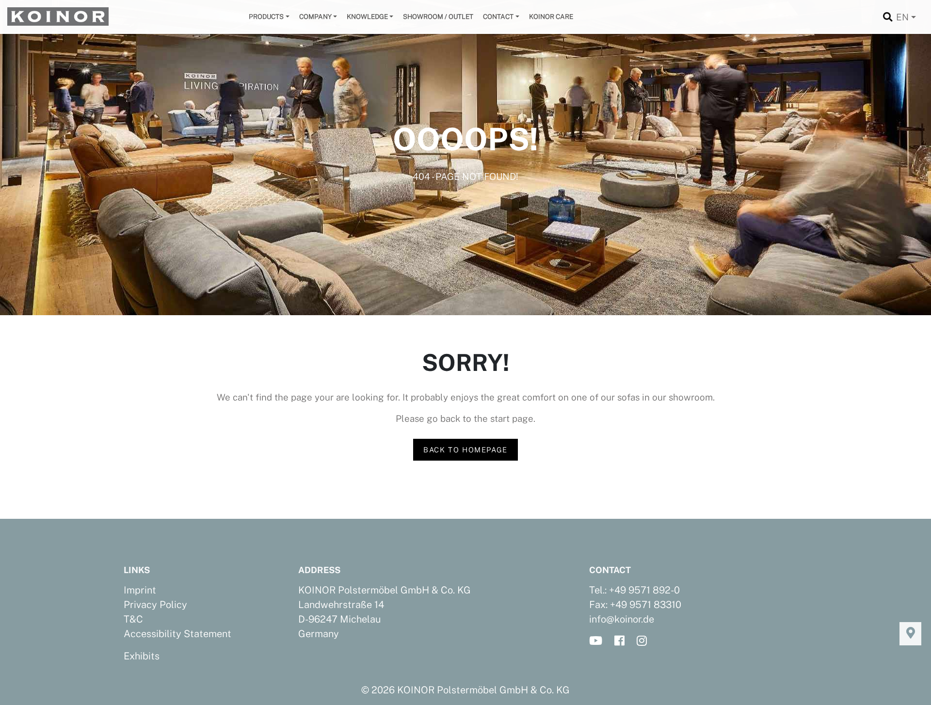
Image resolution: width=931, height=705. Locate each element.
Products (266, 16)
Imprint (140, 590)
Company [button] (315, 16)
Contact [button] (498, 16)
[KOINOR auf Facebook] (622, 641)
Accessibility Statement (177, 634)
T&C (133, 619)
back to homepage (465, 450)
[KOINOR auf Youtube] (598, 641)
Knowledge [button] (367, 16)
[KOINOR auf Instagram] (645, 641)
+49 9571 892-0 (644, 590)
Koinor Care (551, 16)
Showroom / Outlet (438, 16)
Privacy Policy (155, 604)
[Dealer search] (910, 633)
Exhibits (142, 656)
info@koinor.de (621, 619)
